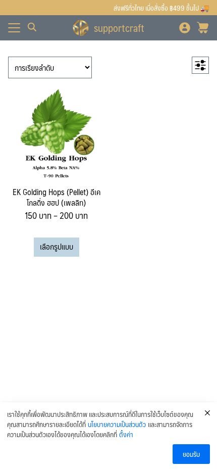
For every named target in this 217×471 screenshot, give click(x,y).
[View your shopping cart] (203, 28)
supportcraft (119, 27)
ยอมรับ (191, 454)
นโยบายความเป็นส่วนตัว (117, 424)
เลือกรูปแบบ (56, 246)
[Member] (185, 28)
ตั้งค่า (126, 435)
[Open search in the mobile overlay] (32, 27)
